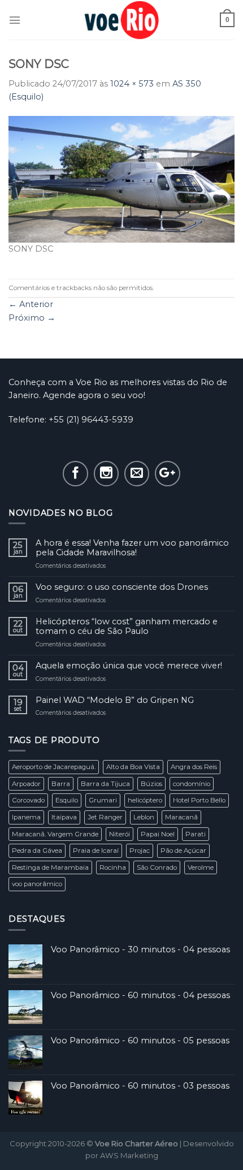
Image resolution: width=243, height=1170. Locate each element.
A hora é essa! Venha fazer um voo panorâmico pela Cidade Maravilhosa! (132, 548)
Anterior (30, 304)
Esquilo (66, 800)
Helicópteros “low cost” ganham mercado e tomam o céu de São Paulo (127, 626)
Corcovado (28, 800)
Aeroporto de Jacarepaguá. (54, 767)
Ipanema (26, 817)
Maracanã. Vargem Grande (55, 834)
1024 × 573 (132, 84)
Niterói (119, 834)
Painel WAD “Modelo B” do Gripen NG (115, 700)
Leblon (143, 817)
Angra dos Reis (194, 767)
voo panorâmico (37, 884)
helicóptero (145, 800)
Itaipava (64, 817)
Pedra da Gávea (37, 850)
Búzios (151, 784)
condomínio (191, 784)
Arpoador (26, 784)
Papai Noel (158, 834)
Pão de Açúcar (183, 850)
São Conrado (157, 867)
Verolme (201, 867)
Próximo (31, 318)
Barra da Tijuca (105, 784)
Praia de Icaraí (96, 850)
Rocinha (112, 867)
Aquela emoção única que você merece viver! (129, 666)
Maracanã (181, 817)
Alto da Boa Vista (133, 767)
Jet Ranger (105, 817)
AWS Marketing (129, 1155)
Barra (60, 784)
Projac (139, 850)
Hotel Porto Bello (199, 800)
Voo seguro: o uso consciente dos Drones (122, 587)
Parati (195, 834)
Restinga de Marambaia (50, 867)
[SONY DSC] (121, 179)
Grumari (103, 800)
